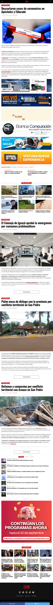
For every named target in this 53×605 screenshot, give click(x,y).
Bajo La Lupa (27, 596)
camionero (14, 167)
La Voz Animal (34, 596)
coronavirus (21, 167)
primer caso (5, 57)
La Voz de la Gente (19, 596)
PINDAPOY (32, 167)
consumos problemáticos (32, 282)
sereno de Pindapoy (5, 71)
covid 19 (26, 167)
